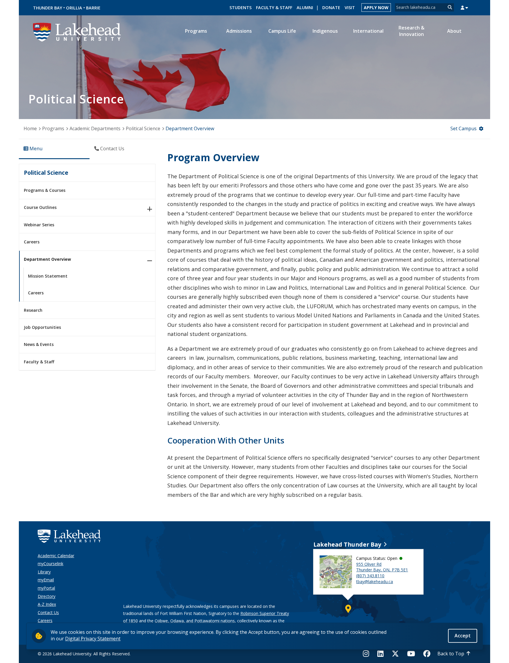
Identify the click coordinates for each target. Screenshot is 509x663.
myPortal (46, 588)
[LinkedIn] (380, 653)
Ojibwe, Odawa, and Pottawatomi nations (195, 621)
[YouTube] (411, 653)
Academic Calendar (56, 555)
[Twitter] (395, 653)
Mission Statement (47, 276)
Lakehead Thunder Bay (347, 544)
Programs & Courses (44, 190)
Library (44, 572)
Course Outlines (40, 207)
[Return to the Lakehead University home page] (77, 31)
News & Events (39, 344)
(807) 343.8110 (370, 575)
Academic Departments (95, 128)
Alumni (305, 7)
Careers (31, 242)
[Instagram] (368, 653)
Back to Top (450, 653)
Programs (53, 128)
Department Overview (47, 259)
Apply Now (376, 7)
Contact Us (48, 612)
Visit (350, 7)
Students (240, 7)
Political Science (143, 128)
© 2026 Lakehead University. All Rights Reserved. (84, 654)
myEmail (46, 580)
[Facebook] (427, 653)
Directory (46, 596)
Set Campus (463, 128)
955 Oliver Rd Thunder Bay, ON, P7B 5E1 (382, 567)
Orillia (74, 8)
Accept (463, 635)
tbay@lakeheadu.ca (374, 581)
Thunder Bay (47, 8)
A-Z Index (47, 604)
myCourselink (50, 563)
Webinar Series (39, 224)
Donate (331, 7)
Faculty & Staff (274, 7)
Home (30, 128)
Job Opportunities (42, 327)
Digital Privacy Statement (92, 638)
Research (33, 310)
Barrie (93, 8)
